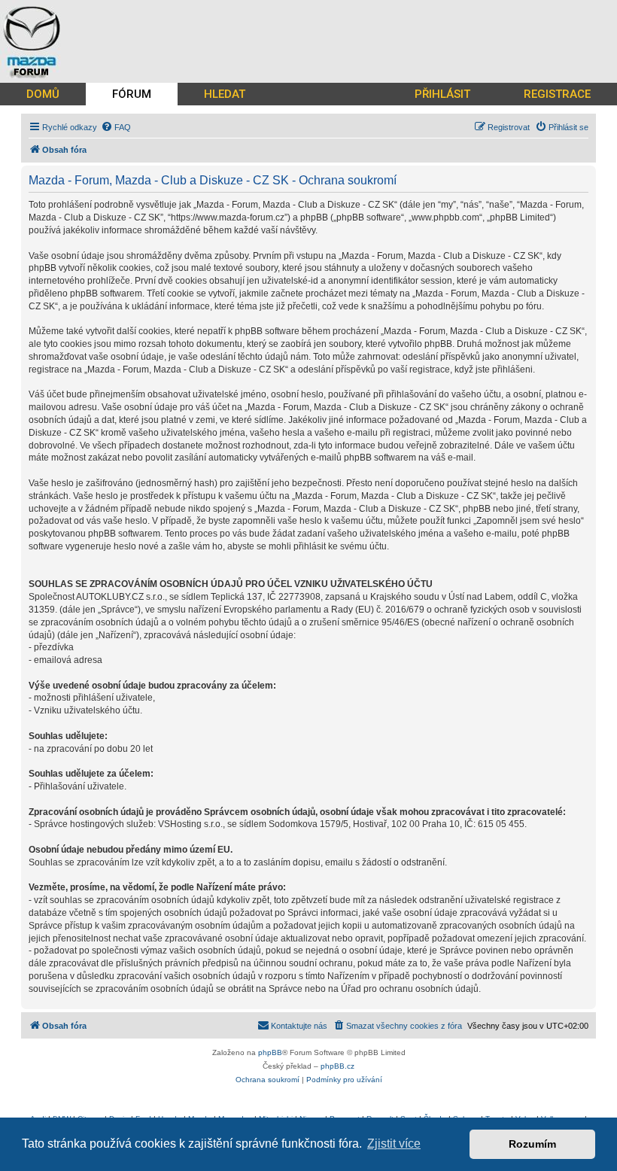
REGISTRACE (557, 94)
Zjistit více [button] (394, 1143)
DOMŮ (42, 94)
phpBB (270, 1052)
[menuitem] (116, 127)
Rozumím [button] (532, 1144)
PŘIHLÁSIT (442, 94)
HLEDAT (224, 94)
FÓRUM (131, 94)
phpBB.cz (337, 1066)
